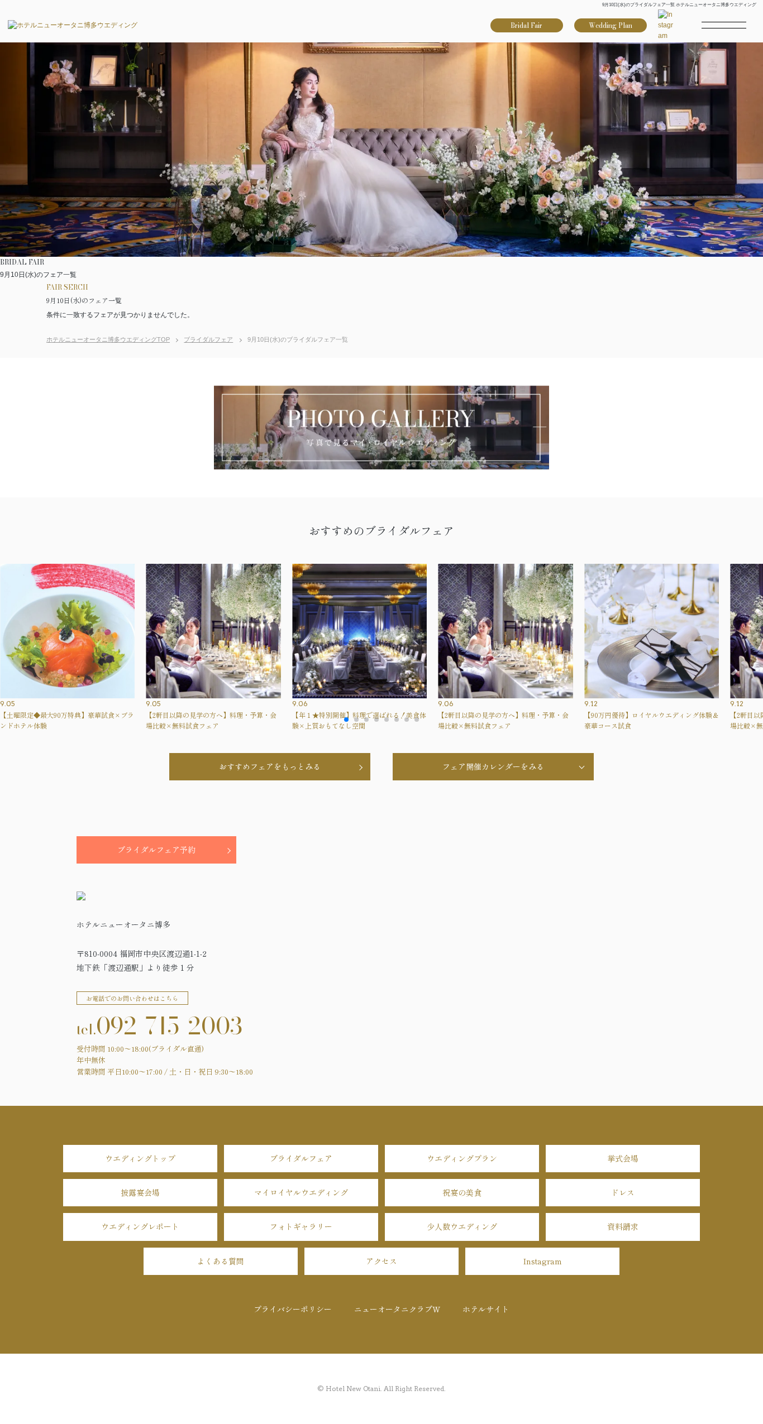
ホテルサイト (485, 1309)
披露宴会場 (140, 1192)
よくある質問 (220, 1261)
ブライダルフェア (301, 1158)
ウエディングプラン (462, 1158)
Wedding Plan (610, 25)
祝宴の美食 (461, 1192)
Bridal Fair (526, 25)
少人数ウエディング (462, 1226)
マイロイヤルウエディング (301, 1192)
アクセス (381, 1261)
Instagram (542, 1261)
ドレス (623, 1192)
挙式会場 (622, 1158)
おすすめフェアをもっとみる (270, 766)
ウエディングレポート (140, 1226)
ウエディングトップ (140, 1158)
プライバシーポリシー (293, 1309)
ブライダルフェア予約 (156, 849)
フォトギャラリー (301, 1226)
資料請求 (622, 1226)
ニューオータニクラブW (397, 1309)
